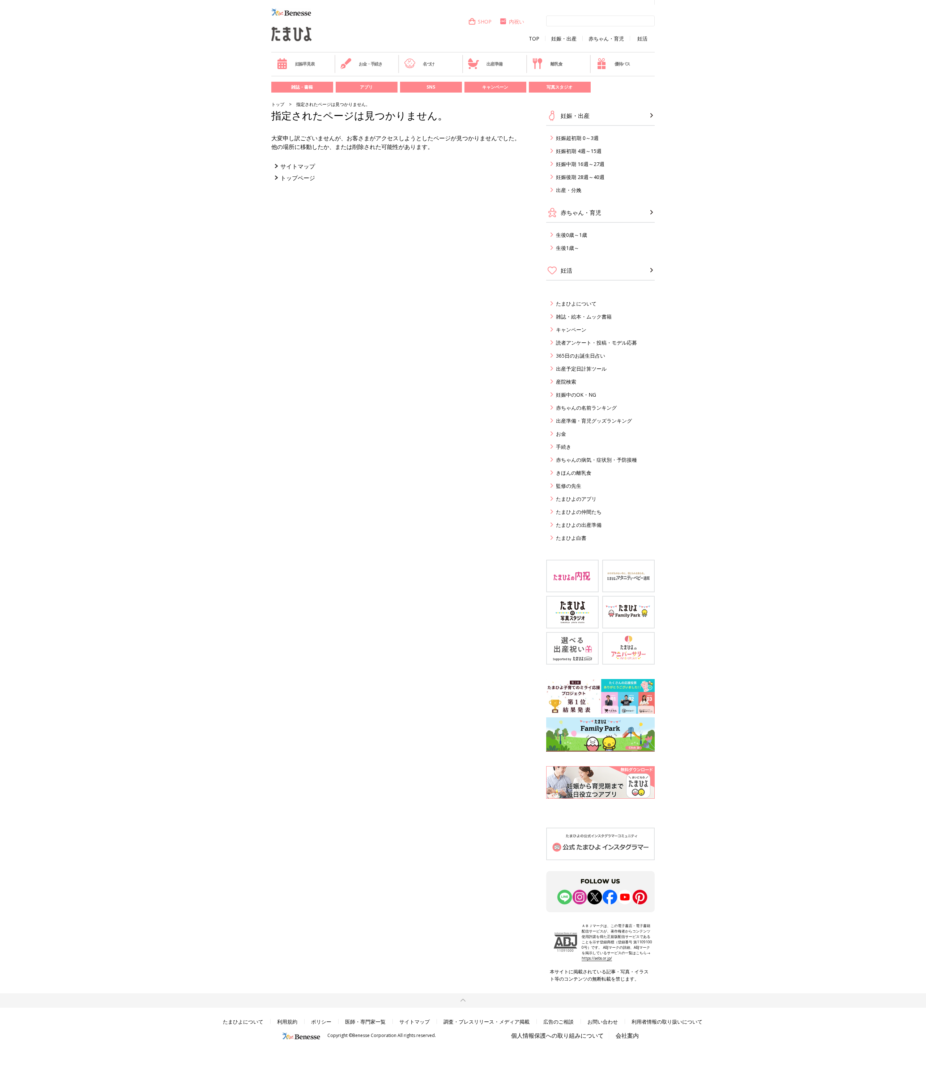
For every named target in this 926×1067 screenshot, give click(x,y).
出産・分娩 (568, 190)
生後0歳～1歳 (571, 234)
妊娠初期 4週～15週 (579, 151)
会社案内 (627, 1036)
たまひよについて (576, 303)
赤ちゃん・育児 (606, 38)
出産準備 (494, 64)
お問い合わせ (602, 1021)
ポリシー (321, 1021)
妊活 (642, 38)
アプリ (366, 87)
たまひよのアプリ (576, 498)
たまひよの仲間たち (579, 511)
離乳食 (556, 64)
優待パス (622, 64)
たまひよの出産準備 (579, 524)
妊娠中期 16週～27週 (580, 164)
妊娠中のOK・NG (576, 394)
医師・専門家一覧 (365, 1021)
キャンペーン (495, 87)
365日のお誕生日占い (580, 355)
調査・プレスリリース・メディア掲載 (486, 1021)
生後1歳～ (567, 247)
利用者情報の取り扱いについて (667, 1021)
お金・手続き (370, 64)
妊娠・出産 (564, 38)
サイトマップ (297, 166)
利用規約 (287, 1021)
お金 (561, 433)
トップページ (297, 178)
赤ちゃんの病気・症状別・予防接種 (596, 459)
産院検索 (566, 381)
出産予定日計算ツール (581, 368)
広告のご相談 (558, 1021)
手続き (563, 446)
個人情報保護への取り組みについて (557, 1036)
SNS (430, 87)
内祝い (516, 21)
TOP (534, 38)
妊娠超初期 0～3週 (577, 138)
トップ (277, 104)
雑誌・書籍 (302, 87)
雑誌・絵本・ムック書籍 (584, 316)
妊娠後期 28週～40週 (580, 177)
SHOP (485, 21)
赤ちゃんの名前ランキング (586, 407)
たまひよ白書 (571, 537)
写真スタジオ (560, 87)
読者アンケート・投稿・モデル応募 (596, 342)
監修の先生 (568, 485)
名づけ (428, 64)
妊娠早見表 (305, 64)
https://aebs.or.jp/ (597, 958)
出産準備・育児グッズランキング (594, 420)
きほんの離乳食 (573, 472)
